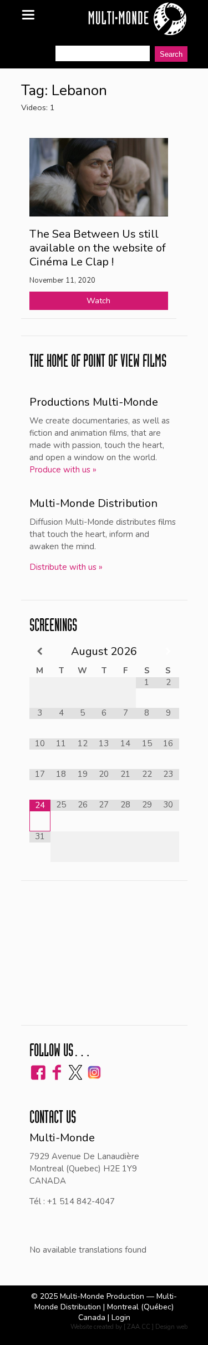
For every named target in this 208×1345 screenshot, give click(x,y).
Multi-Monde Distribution (93, 503)
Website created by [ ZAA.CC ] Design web (128, 1327)
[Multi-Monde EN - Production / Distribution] (137, 19)
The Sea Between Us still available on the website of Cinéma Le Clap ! (97, 247)
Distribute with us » (66, 567)
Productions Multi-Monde (93, 402)
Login (120, 1317)
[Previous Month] (40, 651)
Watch (98, 300)
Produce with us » (63, 469)
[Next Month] (168, 651)
